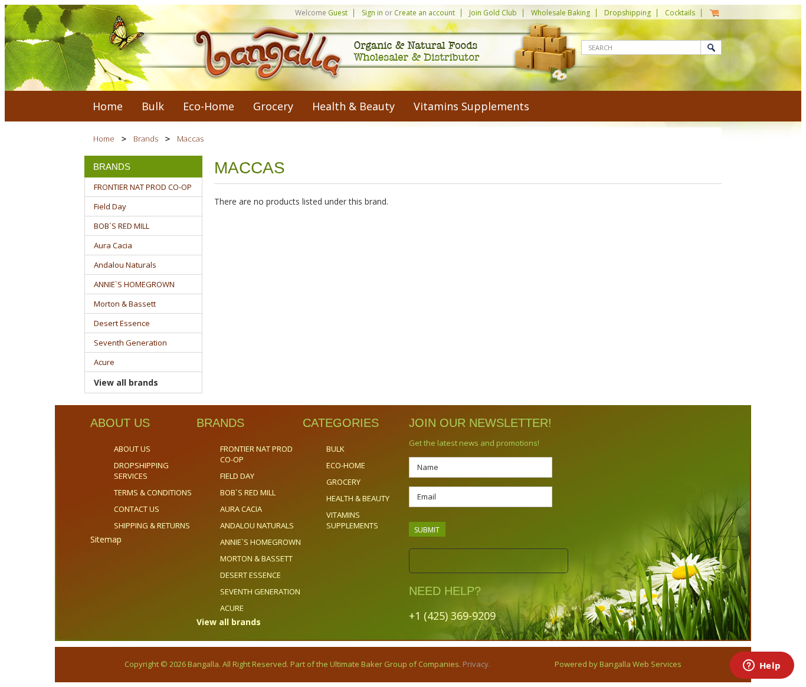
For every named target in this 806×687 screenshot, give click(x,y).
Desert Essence (122, 323)
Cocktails (680, 13)
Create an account (424, 13)
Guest (338, 13)
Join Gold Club (493, 13)
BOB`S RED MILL (121, 226)
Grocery (273, 106)
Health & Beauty (353, 106)
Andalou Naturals (125, 264)
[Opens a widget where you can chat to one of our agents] (761, 666)
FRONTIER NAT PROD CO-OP (143, 187)
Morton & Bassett (125, 303)
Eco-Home (208, 106)
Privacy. (475, 664)
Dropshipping (627, 13)
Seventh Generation (130, 342)
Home (103, 138)
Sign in (372, 13)
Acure (104, 362)
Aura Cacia (113, 245)
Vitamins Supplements (471, 106)
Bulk (153, 106)
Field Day (110, 206)
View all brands (126, 382)
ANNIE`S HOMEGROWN (134, 284)
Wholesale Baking (560, 13)
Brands (145, 138)
